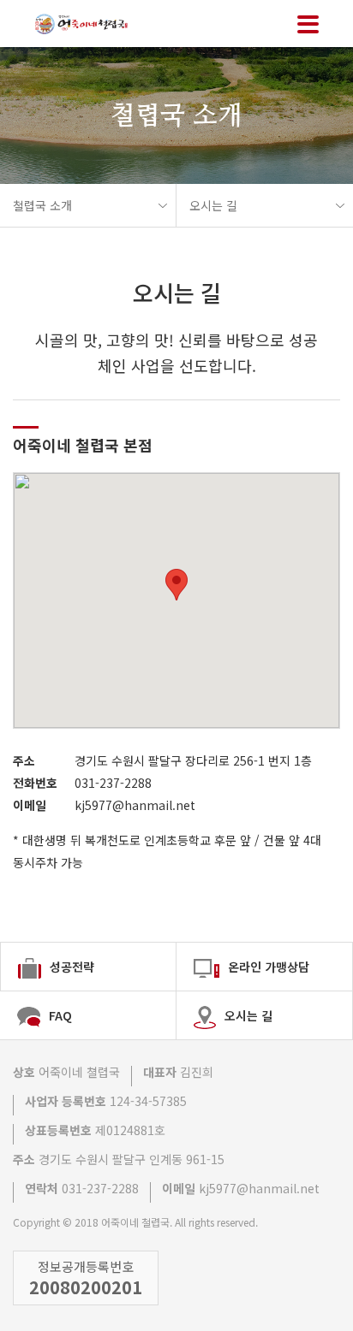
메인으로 (90, 24)
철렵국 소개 (42, 205)
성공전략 (72, 966)
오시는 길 (213, 205)
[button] (176, 584)
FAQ (60, 1015)
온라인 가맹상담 (268, 966)
